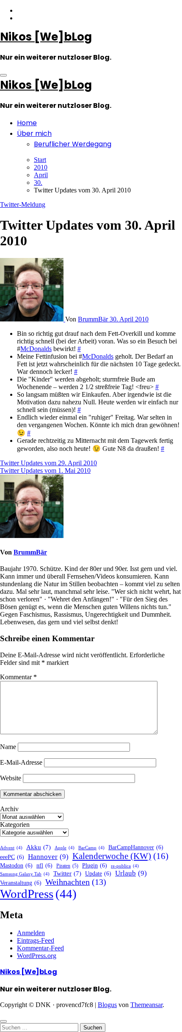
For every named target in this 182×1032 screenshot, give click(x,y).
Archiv (9, 808)
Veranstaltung (20, 883)
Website (10, 778)
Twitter (67, 873)
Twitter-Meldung (22, 204)
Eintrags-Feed (35, 940)
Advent (11, 847)
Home (27, 123)
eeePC (12, 857)
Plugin (94, 865)
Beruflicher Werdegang (72, 144)
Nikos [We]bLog (46, 36)
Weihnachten (75, 882)
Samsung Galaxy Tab (25, 874)
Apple (64, 847)
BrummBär (94, 319)
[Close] (3, 1021)
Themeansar (146, 1004)
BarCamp (91, 847)
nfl (44, 865)
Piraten (67, 866)
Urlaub (131, 873)
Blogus (107, 1004)
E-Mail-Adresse (21, 762)
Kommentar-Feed (40, 948)
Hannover (48, 857)
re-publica (125, 866)
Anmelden (31, 932)
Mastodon (16, 865)
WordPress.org (36, 955)
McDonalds (36, 348)
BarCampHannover (135, 847)
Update (98, 873)
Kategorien (15, 824)
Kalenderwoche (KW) (120, 856)
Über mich (34, 133)
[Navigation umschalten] (3, 75)
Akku (38, 847)
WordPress (38, 893)
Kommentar (18, 677)
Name (8, 746)
